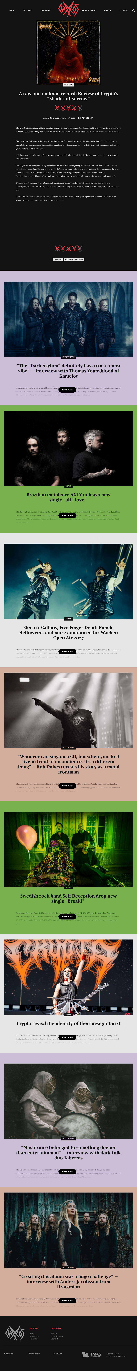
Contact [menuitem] (124, 11)
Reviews (68, 85)
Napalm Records (74, 260)
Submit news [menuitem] (88, 11)
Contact (54, 1339)
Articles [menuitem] (27, 11)
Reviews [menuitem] (46, 11)
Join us (54, 1334)
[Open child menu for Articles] (33, 10)
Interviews (68, 357)
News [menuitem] (11, 11)
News (68, 486)
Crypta (58, 260)
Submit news (57, 1336)
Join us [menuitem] (107, 11)
